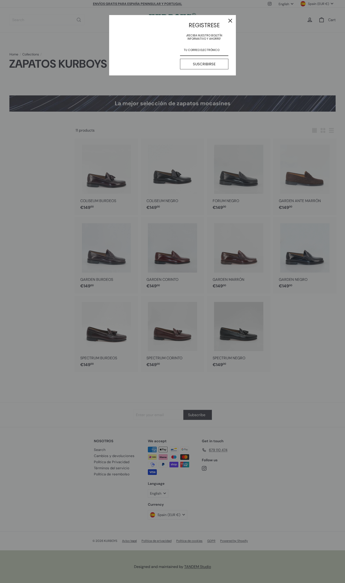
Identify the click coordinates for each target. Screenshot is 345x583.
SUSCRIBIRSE (204, 64)
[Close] (230, 20)
